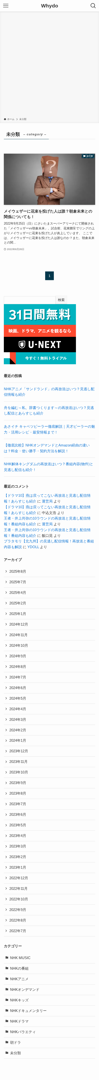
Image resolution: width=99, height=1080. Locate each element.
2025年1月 (17, 614)
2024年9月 (17, 656)
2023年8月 (17, 793)
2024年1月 (17, 740)
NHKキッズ (19, 1000)
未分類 (15, 1053)
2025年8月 (17, 571)
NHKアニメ (19, 979)
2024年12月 (18, 624)
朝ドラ (15, 1042)
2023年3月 (17, 846)
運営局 (47, 501)
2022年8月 (17, 920)
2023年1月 (17, 867)
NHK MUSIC (20, 958)
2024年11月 (18, 635)
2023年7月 (17, 804)
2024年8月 (17, 667)
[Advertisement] (49, 65)
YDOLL (33, 547)
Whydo (49, 5)
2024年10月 (18, 645)
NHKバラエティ (23, 1032)
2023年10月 (18, 772)
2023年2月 (17, 857)
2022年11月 (18, 889)
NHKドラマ (19, 1021)
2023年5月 (17, 825)
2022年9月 (17, 910)
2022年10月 (18, 899)
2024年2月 (17, 730)
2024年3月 (17, 720)
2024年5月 (17, 698)
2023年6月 (17, 814)
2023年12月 (18, 751)
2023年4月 (17, 836)
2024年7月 (17, 677)
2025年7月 (17, 582)
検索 (61, 300)
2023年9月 (17, 783)
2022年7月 (17, 931)
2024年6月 (17, 688)
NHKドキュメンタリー (28, 1011)
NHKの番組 (19, 968)
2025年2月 (17, 603)
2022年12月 (18, 878)
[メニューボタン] (6, 6)
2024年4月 (17, 709)
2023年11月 (18, 762)
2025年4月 (17, 593)
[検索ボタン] (93, 6)
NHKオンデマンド (24, 990)
